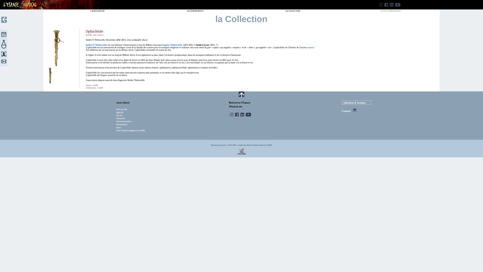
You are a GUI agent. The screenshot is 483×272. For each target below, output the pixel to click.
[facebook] (386, 6)
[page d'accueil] (18, 8)
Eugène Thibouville (172, 45)
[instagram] (381, 6)
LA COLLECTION (293, 11)
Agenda (120, 112)
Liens (118, 127)
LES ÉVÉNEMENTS (195, 11)
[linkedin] (391, 6)
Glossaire (120, 118)
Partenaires (121, 124)
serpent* (311, 47)
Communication (124, 121)
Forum (119, 115)
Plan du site (121, 109)
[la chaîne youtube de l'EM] (397, 6)
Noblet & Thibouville (96, 45)
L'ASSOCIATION (97, 11)
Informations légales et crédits (130, 130)
